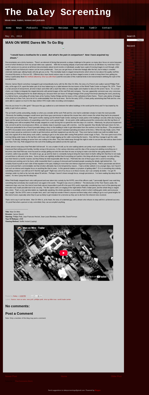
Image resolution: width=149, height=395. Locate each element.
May (128, 52)
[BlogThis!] (34, 296)
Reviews (63, 28)
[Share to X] (36, 296)
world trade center (64, 299)
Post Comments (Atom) (24, 381)
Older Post (116, 376)
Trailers (48, 28)
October (130, 72)
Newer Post (11, 376)
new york (30, 299)
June (128, 50)
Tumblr (93, 28)
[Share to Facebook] (38, 296)
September (131, 75)
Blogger (97, 390)
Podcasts (32, 28)
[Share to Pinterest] (41, 296)
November (131, 69)
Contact (107, 28)
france (13, 299)
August (129, 77)
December (131, 66)
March (129, 58)
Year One (78, 28)
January (130, 64)
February (130, 61)
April (128, 55)
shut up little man (50, 299)
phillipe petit (38, 299)
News (19, 28)
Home (8, 28)
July (128, 80)
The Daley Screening (58, 12)
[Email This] (32, 296)
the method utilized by (40, 77)
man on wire (21, 299)
